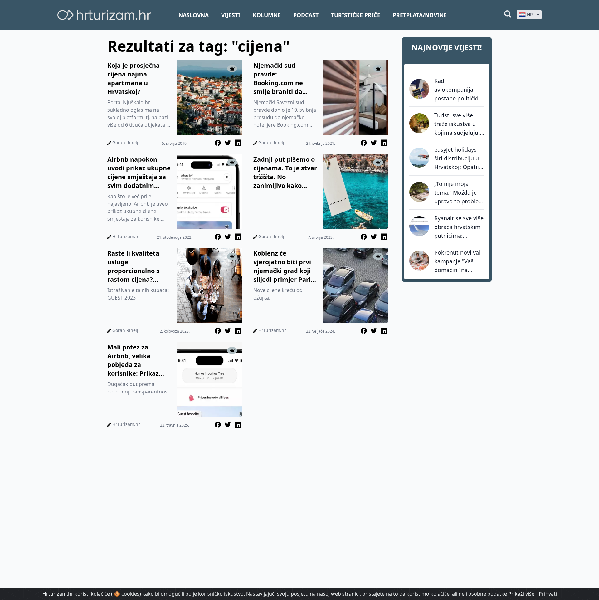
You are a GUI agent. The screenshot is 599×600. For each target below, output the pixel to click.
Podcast (306, 15)
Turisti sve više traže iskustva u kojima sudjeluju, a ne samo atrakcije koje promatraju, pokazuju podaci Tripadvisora (457, 124)
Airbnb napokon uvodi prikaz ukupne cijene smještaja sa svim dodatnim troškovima (139, 172)
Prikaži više (521, 593)
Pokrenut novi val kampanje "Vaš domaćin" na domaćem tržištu (457, 261)
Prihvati (548, 593)
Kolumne (267, 15)
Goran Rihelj (125, 142)
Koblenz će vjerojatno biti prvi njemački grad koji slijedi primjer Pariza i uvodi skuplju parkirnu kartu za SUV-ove (285, 266)
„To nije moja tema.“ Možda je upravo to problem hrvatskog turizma (459, 193)
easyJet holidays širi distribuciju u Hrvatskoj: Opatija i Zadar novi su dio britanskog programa (458, 158)
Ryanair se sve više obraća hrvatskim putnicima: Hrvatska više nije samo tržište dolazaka (459, 227)
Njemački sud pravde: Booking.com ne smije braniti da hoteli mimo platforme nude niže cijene (285, 78)
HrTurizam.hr (126, 236)
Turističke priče (355, 15)
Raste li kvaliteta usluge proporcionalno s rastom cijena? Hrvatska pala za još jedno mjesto (138, 266)
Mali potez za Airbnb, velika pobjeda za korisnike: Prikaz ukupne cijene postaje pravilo (133, 360)
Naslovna (193, 15)
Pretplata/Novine (420, 15)
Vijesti (230, 15)
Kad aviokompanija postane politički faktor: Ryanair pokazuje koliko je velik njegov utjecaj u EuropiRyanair (458, 90)
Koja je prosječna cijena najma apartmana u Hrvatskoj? (133, 78)
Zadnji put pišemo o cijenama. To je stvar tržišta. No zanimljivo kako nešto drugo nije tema (285, 172)
